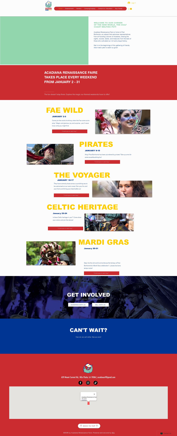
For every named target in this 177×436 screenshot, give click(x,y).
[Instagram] (88, 383)
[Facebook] (80, 383)
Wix (113, 433)
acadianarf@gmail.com (106, 377)
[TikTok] (96, 383)
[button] (130, 9)
